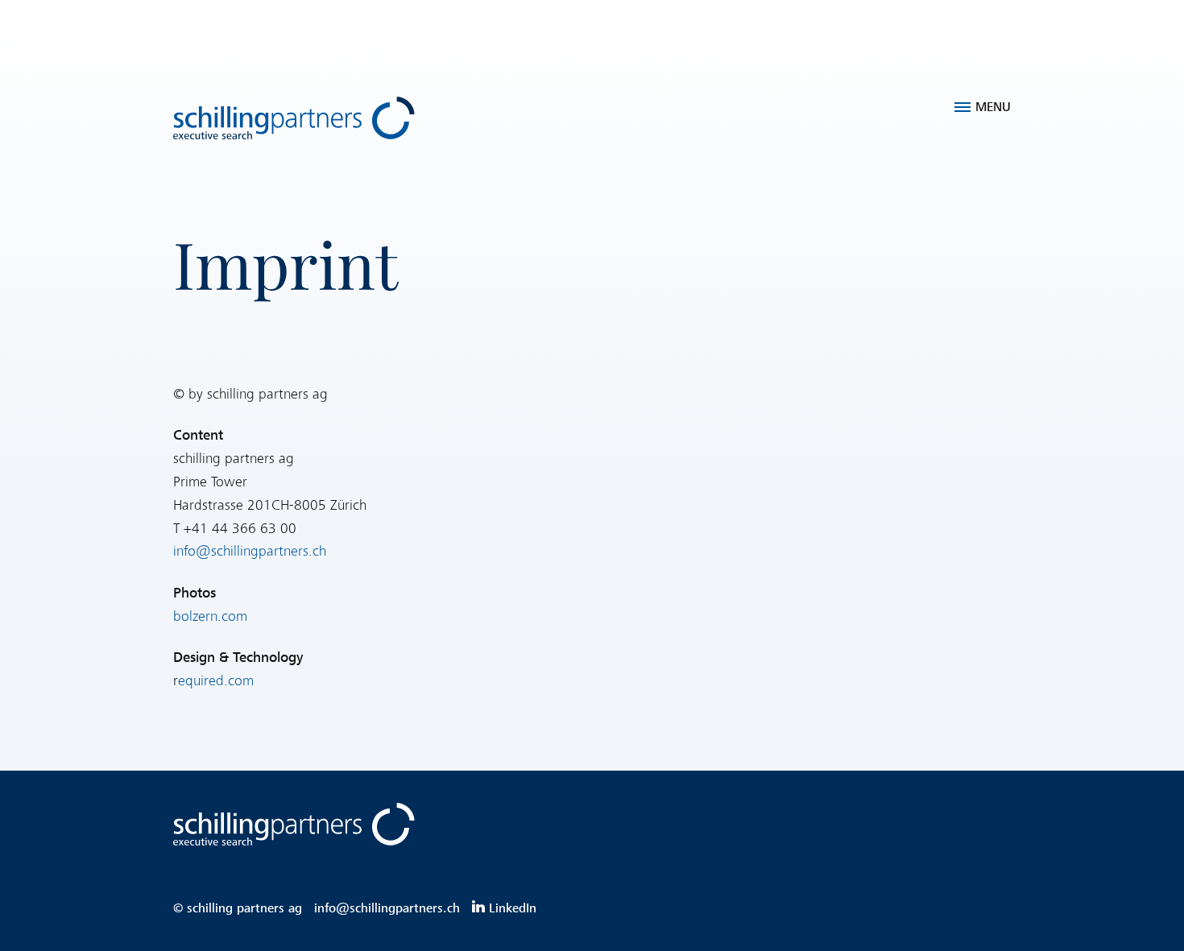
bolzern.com (210, 616)
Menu (993, 107)
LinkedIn (512, 908)
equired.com (216, 680)
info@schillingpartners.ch (249, 551)
